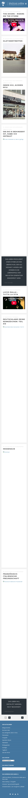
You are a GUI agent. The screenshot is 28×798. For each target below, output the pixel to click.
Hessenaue (9, 449)
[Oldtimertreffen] (14, 58)
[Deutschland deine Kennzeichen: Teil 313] (14, 382)
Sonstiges (4, 747)
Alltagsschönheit (18, 38)
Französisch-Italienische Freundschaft (11, 576)
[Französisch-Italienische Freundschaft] (14, 637)
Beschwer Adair (6, 730)
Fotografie (4, 737)
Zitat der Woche (6, 752)
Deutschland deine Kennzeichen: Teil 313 (14, 321)
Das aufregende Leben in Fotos (10, 732)
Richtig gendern (6, 745)
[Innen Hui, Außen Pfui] (14, 104)
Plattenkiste (16, 11)
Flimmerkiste (5, 735)
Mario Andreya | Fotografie (9, 781)
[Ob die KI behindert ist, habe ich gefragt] (14, 194)
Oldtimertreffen (13, 41)
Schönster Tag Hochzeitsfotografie (10, 784)
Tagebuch (15, 317)
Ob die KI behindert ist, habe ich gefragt (14, 134)
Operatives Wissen (6, 740)
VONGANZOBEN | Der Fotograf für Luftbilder (13, 786)
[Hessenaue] (14, 507)
